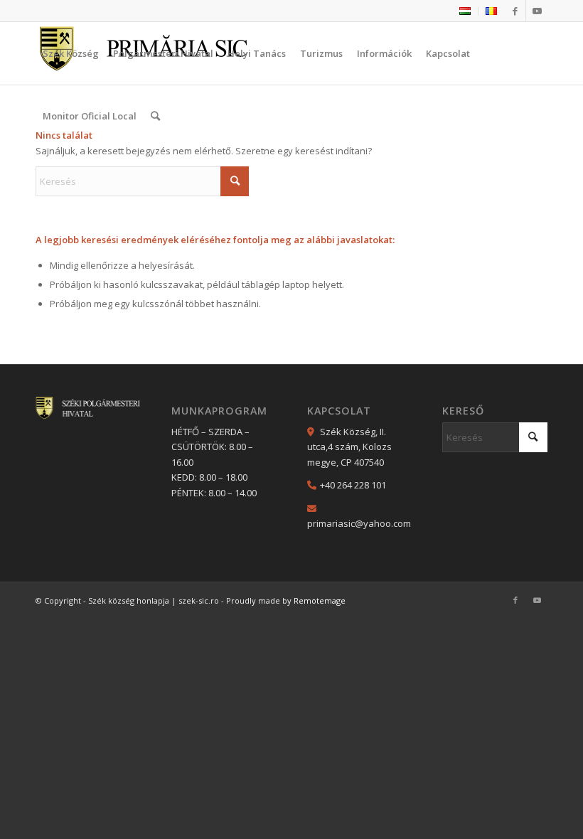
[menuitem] (465, 11)
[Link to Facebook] (515, 10)
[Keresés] (155, 116)
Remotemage (320, 600)
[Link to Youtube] (536, 10)
